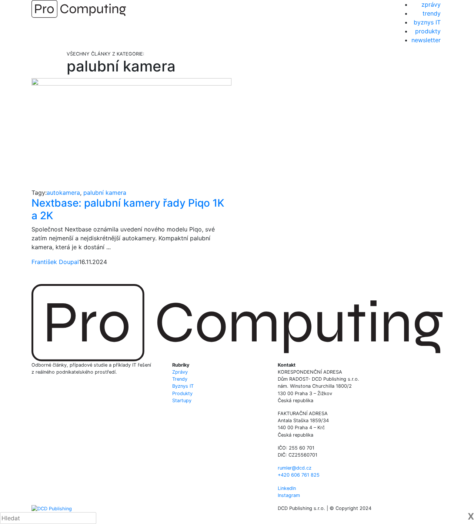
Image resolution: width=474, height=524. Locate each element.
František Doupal (55, 262)
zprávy (431, 4)
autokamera (63, 192)
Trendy (179, 379)
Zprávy (180, 372)
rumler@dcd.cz (294, 468)
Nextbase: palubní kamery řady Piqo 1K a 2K (127, 209)
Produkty (182, 393)
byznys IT (427, 22)
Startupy (181, 400)
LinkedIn (287, 488)
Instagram (289, 495)
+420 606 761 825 (299, 475)
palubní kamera (104, 192)
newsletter (426, 40)
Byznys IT (183, 386)
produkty (428, 31)
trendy (432, 13)
